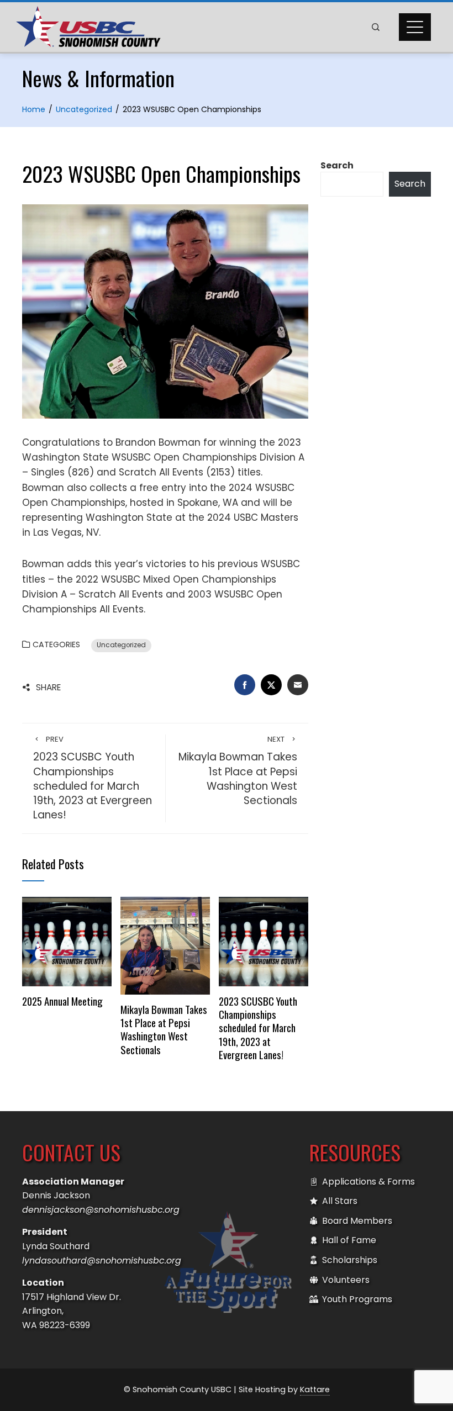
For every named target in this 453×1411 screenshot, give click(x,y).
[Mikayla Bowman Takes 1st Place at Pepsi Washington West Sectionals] (165, 945)
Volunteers (346, 1279)
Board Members (357, 1220)
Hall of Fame (349, 1240)
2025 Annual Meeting (62, 1000)
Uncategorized (121, 645)
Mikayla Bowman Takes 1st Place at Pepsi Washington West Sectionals (237, 771)
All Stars (339, 1201)
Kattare (315, 1389)
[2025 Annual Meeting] (67, 940)
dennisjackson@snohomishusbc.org (101, 1209)
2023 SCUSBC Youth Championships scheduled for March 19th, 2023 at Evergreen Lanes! (92, 778)
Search (337, 165)
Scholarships (349, 1260)
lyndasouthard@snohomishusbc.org (101, 1260)
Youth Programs (357, 1299)
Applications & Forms (368, 1181)
